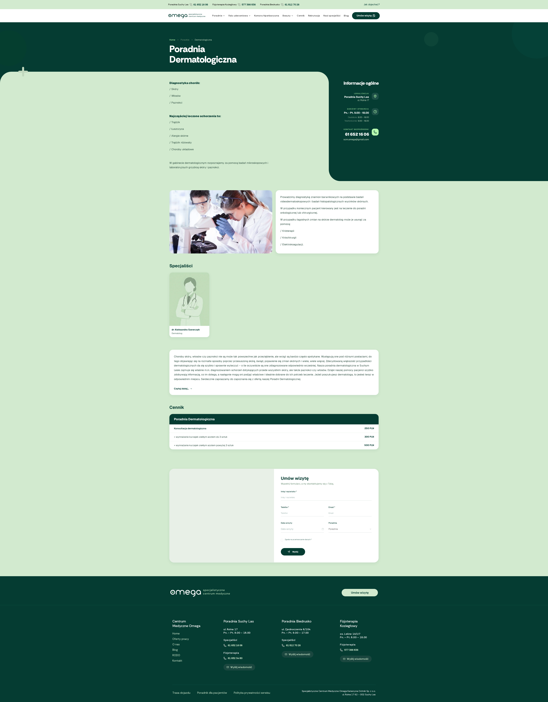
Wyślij (295, 551)
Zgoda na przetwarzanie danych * (298, 539)
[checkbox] (282, 540)
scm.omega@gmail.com (356, 139)
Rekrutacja (314, 15)
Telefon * (285, 507)
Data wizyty (286, 523)
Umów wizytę (364, 15)
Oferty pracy (180, 639)
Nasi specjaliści (331, 15)
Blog (346, 15)
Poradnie (217, 15)
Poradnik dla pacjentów (212, 693)
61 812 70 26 (292, 4)
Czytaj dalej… (181, 388)
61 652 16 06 (200, 4)
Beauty (287, 15)
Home (172, 39)
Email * (332, 507)
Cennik (301, 15)
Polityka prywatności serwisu (252, 693)
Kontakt (177, 660)
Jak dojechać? (372, 4)
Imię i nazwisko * (289, 491)
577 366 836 (249, 4)
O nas (176, 644)
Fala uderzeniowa (238, 15)
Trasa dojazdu (181, 693)
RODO (176, 655)
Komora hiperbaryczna (266, 15)
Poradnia (333, 523)
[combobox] (350, 529)
